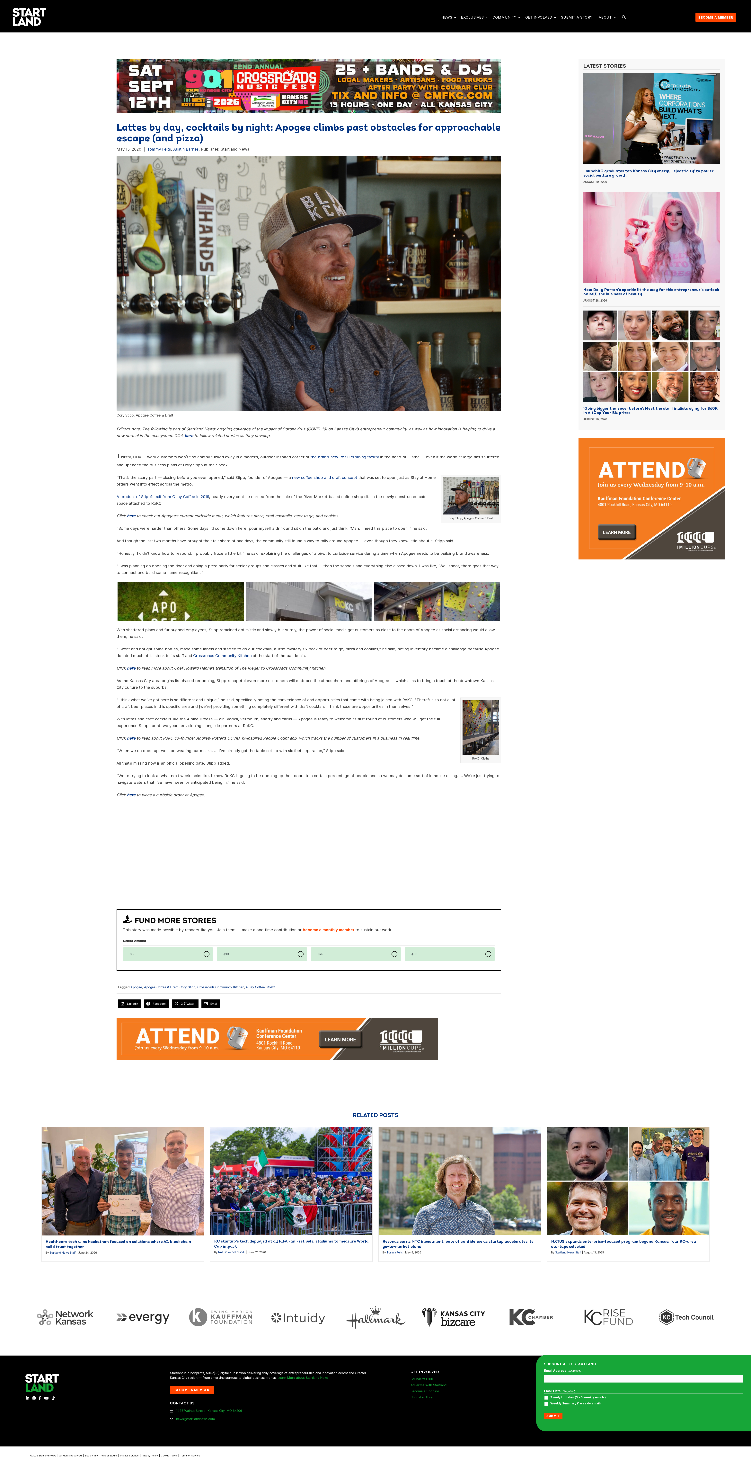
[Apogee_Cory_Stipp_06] (181, 601)
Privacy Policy (150, 1455)
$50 (414, 954)
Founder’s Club (422, 1379)
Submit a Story (577, 17)
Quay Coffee (255, 987)
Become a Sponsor (425, 1391)
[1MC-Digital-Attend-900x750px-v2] (652, 440)
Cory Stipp (187, 987)
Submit (553, 1416)
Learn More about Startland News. (303, 1378)
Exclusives (472, 17)
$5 (132, 954)
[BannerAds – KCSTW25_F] (309, 83)
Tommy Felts (159, 149)
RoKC (271, 987)
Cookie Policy (169, 1455)
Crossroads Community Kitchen (220, 987)
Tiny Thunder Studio (105, 1455)
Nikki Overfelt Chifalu (231, 1252)
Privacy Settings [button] (129, 1455)
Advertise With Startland (428, 1385)
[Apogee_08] (437, 601)
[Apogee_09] (309, 601)
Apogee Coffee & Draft (161, 987)
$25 (320, 954)
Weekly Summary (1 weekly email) (575, 1403)
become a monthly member (328, 929)
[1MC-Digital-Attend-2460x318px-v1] (277, 1039)
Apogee (136, 987)
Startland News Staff (63, 1252)
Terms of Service (190, 1455)
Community (504, 17)
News (446, 17)
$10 (226, 954)
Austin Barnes (186, 149)
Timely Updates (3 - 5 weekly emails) (578, 1397)
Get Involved (538, 17)
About (605, 17)
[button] (455, 17)
